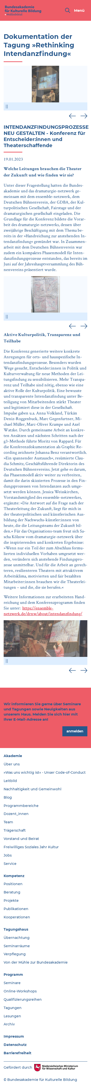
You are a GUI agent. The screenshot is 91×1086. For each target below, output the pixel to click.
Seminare (12, 983)
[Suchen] (67, 10)
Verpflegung (15, 954)
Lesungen (12, 1016)
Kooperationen (17, 917)
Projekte (11, 900)
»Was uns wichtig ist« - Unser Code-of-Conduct (45, 772)
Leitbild (10, 781)
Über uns (12, 764)
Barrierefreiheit (17, 1053)
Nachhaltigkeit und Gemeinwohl (32, 789)
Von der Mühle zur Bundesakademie (36, 962)
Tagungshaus (16, 929)
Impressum (14, 1036)
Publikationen (16, 909)
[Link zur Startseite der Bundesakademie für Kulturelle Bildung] (23, 10)
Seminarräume (17, 946)
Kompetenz (14, 876)
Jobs (8, 855)
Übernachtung (17, 937)
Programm (13, 974)
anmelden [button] (74, 731)
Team (8, 822)
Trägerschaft (15, 830)
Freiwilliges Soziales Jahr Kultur (31, 847)
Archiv (9, 1024)
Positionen (13, 884)
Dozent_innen (16, 814)
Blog (8, 797)
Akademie (13, 756)
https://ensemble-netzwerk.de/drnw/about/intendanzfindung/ (43, 610)
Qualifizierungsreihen (23, 999)
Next (84, 116)
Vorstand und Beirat (21, 838)
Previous (72, 116)
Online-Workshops (20, 991)
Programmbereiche (21, 806)
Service (10, 863)
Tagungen (13, 1008)
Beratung (12, 892)
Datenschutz (15, 1045)
